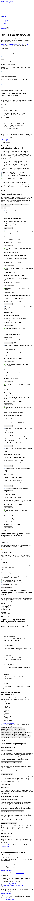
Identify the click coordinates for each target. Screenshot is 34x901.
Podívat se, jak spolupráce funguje (9, 140)
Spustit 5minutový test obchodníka (9, 44)
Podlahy (8, 206)
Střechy (6, 204)
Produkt (6, 19)
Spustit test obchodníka (6, 870)
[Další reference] (5, 208)
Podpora (6, 22)
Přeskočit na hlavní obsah (7, 1)
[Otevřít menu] (7, 28)
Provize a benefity (19, 884)
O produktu (12, 884)
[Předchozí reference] (2, 208)
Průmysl (26, 204)
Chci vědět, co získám (23, 44)
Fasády (11, 204)
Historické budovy (19, 204)
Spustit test (3, 28)
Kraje (5, 23)
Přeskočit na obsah (5, 2)
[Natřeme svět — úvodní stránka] (4, 16)
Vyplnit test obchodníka (6, 844)
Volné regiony (10, 885)
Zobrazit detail (7, 228)
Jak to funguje (7, 24)
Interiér (2, 206)
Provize (6, 20)
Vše (2, 204)
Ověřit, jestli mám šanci (8, 723)
